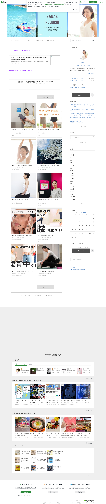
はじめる (26, 492)
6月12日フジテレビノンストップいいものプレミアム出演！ (23, 130)
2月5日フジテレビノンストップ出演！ (49, 199)
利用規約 (59, 503)
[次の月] (89, 212)
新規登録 (93, 2)
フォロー (81, 95)
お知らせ (44, 133)
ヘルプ (92, 503)
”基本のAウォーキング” (47, 236)
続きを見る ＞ (91, 73)
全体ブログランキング (76, 78)
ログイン (101, 2)
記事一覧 (29, 40)
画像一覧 (40, 40)
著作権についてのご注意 (79, 269)
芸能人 (30, 364)
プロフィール (79, 65)
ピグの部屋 (87, 65)
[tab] (21, 364)
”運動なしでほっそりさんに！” (23, 200)
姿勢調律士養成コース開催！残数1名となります (49, 130)
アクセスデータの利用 (69, 503)
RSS (74, 267)
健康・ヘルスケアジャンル (77, 80)
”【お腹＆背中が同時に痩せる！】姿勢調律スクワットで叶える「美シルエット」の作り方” (24, 166)
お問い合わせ (51, 503)
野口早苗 (83, 63)
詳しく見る (53, 492)
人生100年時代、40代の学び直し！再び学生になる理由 (49, 271)
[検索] (93, 40)
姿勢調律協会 (19, 203)
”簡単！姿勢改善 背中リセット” (23, 271)
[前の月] (76, 212)
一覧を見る (83, 126)
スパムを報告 (43, 503)
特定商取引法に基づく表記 (82, 503)
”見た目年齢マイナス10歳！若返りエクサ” (24, 236)
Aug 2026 (83, 212)
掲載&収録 (18, 133)
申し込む (80, 492)
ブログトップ (16, 40)
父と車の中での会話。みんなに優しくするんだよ (49, 165)
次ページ (45, 97)
